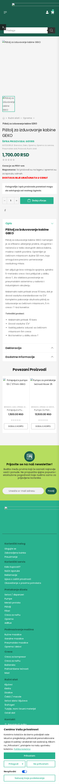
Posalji (51, 490)
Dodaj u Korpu (39, 200)
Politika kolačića (22, 749)
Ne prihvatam (40, 763)
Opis (8, 223)
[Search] (51, 30)
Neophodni (10, 771)
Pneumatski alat (9, 148)
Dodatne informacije (20, 357)
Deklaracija (13, 348)
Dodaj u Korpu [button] (15, 426)
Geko (25, 145)
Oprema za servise (45, 145)
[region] (29, 754)
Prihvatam (29, 755)
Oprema (27, 118)
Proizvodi (22, 148)
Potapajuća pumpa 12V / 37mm (23, 409)
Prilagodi (13, 763)
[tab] (29, 223)
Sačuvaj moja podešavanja (29, 778)
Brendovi (18, 145)
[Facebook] (5, 210)
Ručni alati (14, 118)
